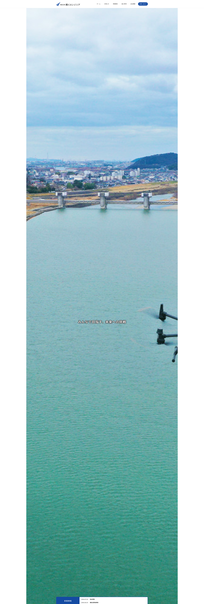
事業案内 (115, 4)
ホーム (98, 4)
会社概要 (132, 4)
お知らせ (106, 4)
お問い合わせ (143, 4)
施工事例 (124, 4)
